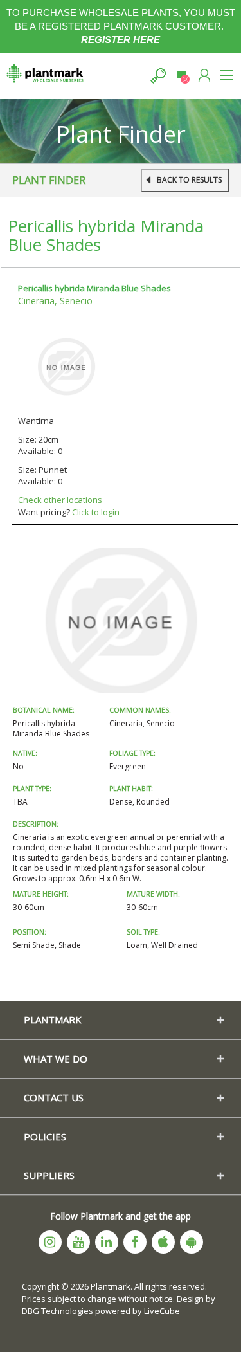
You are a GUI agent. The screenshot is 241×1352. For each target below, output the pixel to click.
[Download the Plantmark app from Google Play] (191, 1242)
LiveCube (162, 1311)
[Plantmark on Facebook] (135, 1242)
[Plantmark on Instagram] (50, 1242)
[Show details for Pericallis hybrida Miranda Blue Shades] (66, 366)
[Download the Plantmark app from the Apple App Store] (163, 1242)
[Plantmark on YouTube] (78, 1242)
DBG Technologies (57, 1311)
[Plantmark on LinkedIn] (106, 1242)
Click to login (96, 512)
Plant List (181, 75)
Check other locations (60, 500)
